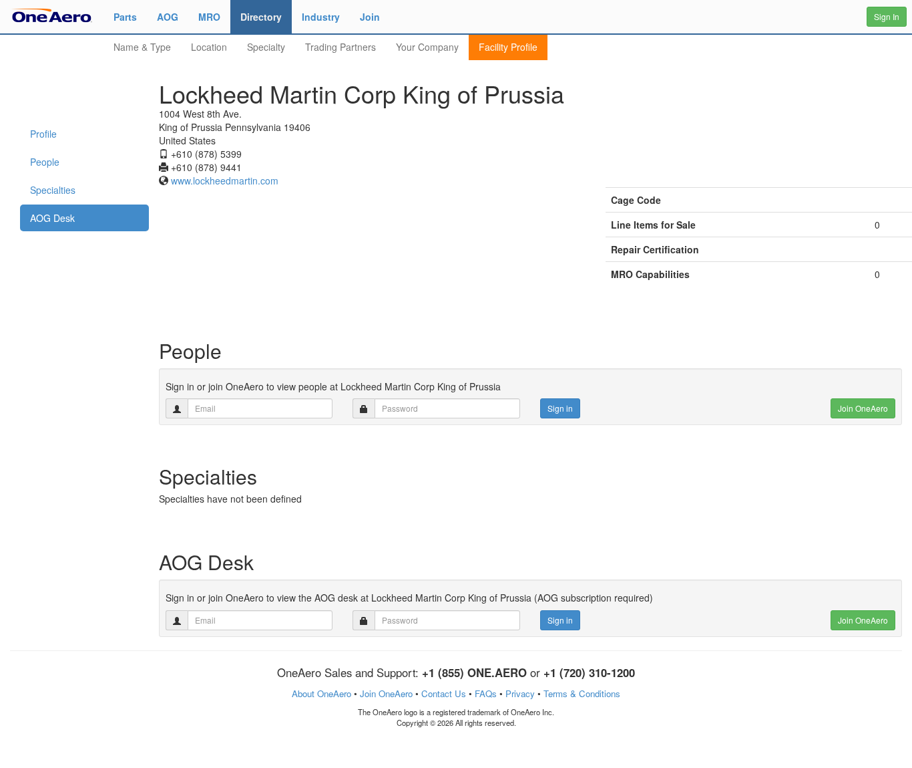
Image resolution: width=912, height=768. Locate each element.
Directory (261, 16)
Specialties (52, 190)
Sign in (560, 408)
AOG (167, 16)
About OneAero (321, 693)
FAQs (486, 693)
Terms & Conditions (581, 693)
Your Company (427, 46)
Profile (43, 133)
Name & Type (142, 46)
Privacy (520, 693)
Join (370, 16)
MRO (209, 16)
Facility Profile (508, 46)
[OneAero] (51, 14)
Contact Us (443, 693)
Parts (125, 16)
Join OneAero (863, 408)
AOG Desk (52, 218)
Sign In (886, 16)
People (44, 161)
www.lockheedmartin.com (224, 180)
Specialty (266, 46)
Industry (321, 16)
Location (209, 46)
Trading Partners (340, 46)
